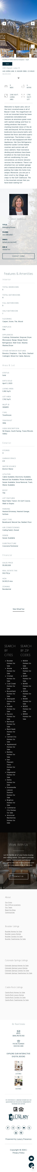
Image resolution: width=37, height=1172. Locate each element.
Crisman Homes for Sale (11, 678)
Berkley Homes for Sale (11, 754)
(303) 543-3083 (18, 1046)
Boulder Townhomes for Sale (15, 939)
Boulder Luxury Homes (13, 934)
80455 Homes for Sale (27, 686)
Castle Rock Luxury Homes (14, 995)
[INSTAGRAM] (13, 1128)
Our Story (8, 902)
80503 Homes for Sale (27, 716)
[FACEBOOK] (8, 1128)
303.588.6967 (7, 235)
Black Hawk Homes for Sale (11, 731)
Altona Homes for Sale (11, 670)
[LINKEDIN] (19, 1128)
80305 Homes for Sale (27, 701)
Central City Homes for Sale (11, 739)
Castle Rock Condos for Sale (15, 997)
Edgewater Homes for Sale (11, 774)
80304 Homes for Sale (27, 663)
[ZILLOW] (16, 1133)
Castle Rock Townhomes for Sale (17, 1000)
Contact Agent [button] (18, 256)
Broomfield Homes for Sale (11, 693)
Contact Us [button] (18, 876)
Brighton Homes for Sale (11, 802)
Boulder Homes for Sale (11, 663)
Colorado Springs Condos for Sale (17, 970)
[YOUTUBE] (24, 1128)
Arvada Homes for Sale (11, 708)
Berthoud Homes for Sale (11, 724)
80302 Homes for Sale (27, 670)
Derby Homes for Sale (11, 782)
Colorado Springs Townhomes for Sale (18, 973)
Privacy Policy (18, 1153)
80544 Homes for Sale (27, 693)
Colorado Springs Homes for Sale (17, 965)
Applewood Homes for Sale (11, 746)
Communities (10, 912)
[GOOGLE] (21, 1133)
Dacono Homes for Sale (11, 716)
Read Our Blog (10, 910)
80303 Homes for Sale (27, 708)
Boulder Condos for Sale (13, 936)
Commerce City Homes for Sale (11, 810)
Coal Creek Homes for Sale (11, 686)
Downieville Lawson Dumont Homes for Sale (11, 792)
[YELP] (29, 1128)
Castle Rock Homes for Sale (15, 992)
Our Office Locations (13, 905)
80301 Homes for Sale (27, 678)
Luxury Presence (24, 1139)
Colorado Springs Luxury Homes (16, 968)
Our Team (8, 907)
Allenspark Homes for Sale (11, 701)
